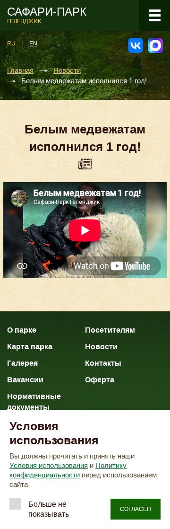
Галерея (22, 363)
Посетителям (110, 330)
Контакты (103, 363)
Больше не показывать (48, 509)
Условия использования (48, 465)
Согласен (135, 509)
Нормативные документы (34, 402)
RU (11, 43)
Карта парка (29, 346)
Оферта (99, 379)
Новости (67, 70)
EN (33, 43)
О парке (21, 330)
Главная (20, 70)
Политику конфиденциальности (68, 470)
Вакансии (25, 379)
